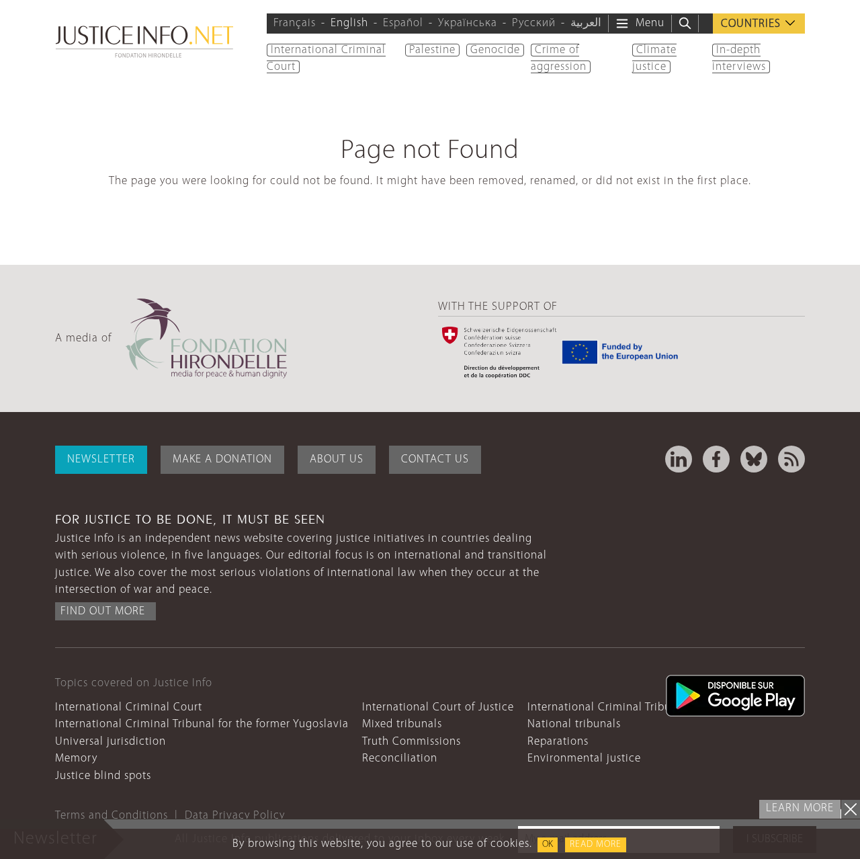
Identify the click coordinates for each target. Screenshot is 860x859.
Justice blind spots (103, 776)
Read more (595, 845)
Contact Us (435, 459)
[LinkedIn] (678, 459)
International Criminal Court (128, 707)
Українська (467, 23)
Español (403, 23)
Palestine (432, 50)
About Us (336, 459)
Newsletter (101, 459)
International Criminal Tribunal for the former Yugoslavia (202, 724)
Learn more (800, 808)
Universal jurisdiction (110, 741)
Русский (534, 23)
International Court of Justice (438, 707)
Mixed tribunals (402, 724)
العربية (585, 23)
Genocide (495, 50)
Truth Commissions (411, 741)
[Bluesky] (753, 459)
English (349, 23)
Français (294, 23)
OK (547, 845)
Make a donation (222, 459)
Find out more (102, 611)
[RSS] (791, 459)
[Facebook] (716, 459)
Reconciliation (399, 758)
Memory (76, 758)
